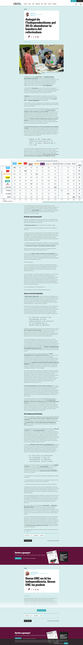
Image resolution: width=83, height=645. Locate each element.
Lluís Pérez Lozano (34, 572)
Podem (41, 615)
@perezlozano (33, 574)
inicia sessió (33, 558)
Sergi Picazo (33, 13)
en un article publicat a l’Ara (48, 444)
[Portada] (17, 4)
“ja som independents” (47, 85)
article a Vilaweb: (35, 210)
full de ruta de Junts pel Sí (30, 225)
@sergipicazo (33, 15)
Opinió (25, 9)
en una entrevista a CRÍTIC (38, 430)
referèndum (42, 535)
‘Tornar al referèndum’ (44, 466)
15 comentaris (28, 540)
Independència (36, 535)
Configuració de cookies (58, 643)
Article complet (42, 610)
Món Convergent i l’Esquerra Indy (32, 296)
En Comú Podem (27, 535)
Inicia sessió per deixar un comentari (53, 540)
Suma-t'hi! (18, 558)
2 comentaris (28, 620)
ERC (31, 535)
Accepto (66, 643)
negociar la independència (33, 100)
